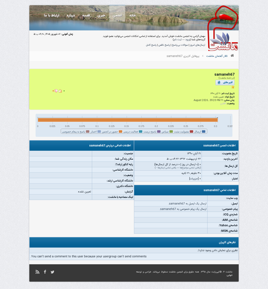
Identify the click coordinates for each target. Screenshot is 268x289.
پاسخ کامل (151, 45)
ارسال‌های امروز (197, 45)
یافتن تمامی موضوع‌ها (190, 168)
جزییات (194, 178)
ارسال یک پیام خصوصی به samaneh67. (182, 209)
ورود (187, 40)
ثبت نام (178, 40)
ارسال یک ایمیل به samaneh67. (187, 203)
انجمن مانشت (176, 272)
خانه (132, 15)
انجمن (117, 15)
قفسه (86, 15)
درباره (71, 15)
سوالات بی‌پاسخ (180, 45)
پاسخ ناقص (164, 45)
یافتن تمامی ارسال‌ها (167, 168)
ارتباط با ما (51, 15)
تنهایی (229, 275)
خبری (101, 15)
